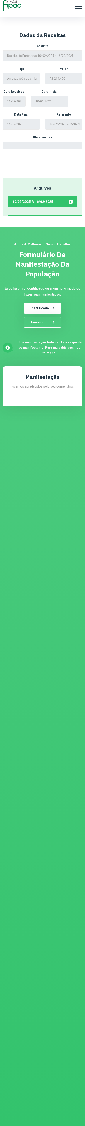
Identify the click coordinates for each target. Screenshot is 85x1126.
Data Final (21, 114)
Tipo (21, 69)
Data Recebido (14, 91)
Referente (64, 114)
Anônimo (37, 322)
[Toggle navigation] (78, 8)
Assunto (43, 46)
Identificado (40, 308)
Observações (42, 137)
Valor (64, 69)
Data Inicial (49, 91)
